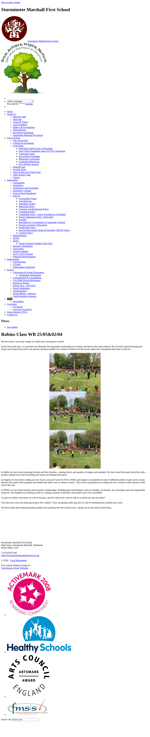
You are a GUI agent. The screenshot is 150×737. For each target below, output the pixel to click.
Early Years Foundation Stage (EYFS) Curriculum (42, 151)
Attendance (18, 185)
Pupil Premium (20, 235)
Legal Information (18, 560)
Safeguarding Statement (24, 267)
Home (10, 111)
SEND (16, 238)
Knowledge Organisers (29, 156)
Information (12, 180)
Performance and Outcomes (26, 188)
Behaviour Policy (27, 206)
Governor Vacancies (22, 309)
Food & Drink (19, 169)
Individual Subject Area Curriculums (36, 148)
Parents (10, 270)
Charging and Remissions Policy (34, 209)
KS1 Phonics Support (29, 164)
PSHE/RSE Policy (27, 227)
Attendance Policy (27, 204)
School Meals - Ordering (24, 293)
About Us (11, 114)
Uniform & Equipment (23, 143)
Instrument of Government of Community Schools (42, 222)
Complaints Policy (27, 212)
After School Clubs (22, 175)
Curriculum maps (27, 153)
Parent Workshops (21, 288)
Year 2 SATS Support (23, 254)
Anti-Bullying (25, 201)
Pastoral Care (19, 167)
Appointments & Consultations (27, 278)
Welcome (17, 119)
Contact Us (12, 314)
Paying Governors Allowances (33, 225)
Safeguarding (13, 259)
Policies (16, 196)
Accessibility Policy (28, 198)
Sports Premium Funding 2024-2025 (36, 243)
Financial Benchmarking (24, 256)
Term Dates (18, 248)
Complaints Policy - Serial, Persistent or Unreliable (42, 214)
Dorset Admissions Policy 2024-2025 (36, 217)
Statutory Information (23, 246)
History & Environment (24, 127)
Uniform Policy (26, 233)
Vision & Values (20, 122)
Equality (23, 219)
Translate (29, 104)
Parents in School (21, 283)
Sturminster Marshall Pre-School (28, 135)
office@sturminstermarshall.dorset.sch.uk (20, 555)
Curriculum (18, 146)
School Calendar (20, 251)
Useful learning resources (24, 296)
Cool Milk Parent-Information (26, 280)
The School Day (20, 140)
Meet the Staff (19, 117)
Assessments (19, 183)
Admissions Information (30, 275)
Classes (16, 177)
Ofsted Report (19, 130)
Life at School (13, 138)
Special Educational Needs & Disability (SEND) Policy (44, 230)
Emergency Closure (22, 190)
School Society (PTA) (17, 312)
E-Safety (17, 264)
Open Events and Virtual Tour (27, 172)
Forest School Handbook (24, 193)
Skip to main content (10, 2)
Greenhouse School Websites (14, 568)
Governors (12, 304)
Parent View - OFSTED (24, 285)
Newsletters (18, 301)
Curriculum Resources (29, 161)
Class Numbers (20, 124)
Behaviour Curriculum (29, 159)
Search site (6, 719)
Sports (16, 241)
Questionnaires (20, 291)
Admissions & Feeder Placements (28, 272)
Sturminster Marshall (43, 41)
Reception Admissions (23, 132)
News (9, 299)
